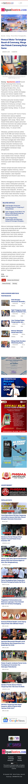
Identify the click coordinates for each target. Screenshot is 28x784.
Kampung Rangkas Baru (8, 88)
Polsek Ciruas (7, 532)
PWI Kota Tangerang (8, 511)
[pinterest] (11, 288)
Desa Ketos (14, 195)
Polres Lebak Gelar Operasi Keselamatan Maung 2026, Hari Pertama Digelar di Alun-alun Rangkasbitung (14, 560)
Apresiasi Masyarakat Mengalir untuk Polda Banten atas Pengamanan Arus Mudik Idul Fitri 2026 (13, 643)
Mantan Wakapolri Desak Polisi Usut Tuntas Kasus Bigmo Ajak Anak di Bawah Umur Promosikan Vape (18, 331)
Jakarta (5, 617)
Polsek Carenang (11, 77)
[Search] (23, 3)
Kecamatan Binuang (14, 90)
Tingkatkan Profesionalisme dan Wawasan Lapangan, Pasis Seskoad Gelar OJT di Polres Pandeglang (12, 602)
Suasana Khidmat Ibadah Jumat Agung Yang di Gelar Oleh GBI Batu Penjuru (13, 622)
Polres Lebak (6, 554)
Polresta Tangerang (8, 680)
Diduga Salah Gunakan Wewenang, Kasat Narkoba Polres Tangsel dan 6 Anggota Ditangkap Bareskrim (18, 342)
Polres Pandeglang (8, 576)
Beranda (3, 35)
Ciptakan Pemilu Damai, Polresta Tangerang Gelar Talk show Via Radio (12, 685)
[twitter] (5, 288)
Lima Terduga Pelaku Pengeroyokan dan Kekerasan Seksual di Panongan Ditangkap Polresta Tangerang (14, 219)
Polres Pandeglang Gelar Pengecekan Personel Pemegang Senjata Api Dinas (13, 581)
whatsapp (11, 758)
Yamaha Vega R (6, 96)
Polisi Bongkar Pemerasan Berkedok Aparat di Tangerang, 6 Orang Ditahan (14, 207)
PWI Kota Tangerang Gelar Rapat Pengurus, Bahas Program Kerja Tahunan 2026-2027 (11, 706)
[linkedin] (15, 288)
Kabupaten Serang (7, 92)
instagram (10, 760)
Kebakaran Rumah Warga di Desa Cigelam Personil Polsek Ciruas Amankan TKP (11, 538)
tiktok (19, 758)
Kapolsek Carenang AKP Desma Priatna (13, 114)
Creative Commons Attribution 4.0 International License (14, 766)
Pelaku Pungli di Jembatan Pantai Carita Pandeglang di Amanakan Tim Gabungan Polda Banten (13, 665)
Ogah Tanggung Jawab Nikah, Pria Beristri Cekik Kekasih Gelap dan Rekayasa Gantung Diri (15, 213)
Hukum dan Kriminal (13, 280)
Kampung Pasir (5, 195)
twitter (19, 757)
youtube (19, 760)
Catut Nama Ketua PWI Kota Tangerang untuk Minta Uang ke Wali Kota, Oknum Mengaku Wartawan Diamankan (13, 517)
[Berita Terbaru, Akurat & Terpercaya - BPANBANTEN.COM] (7, 4)
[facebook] (2, 288)
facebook (10, 757)
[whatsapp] (8, 288)
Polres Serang (16, 84)
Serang (8, 35)
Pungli (5, 659)
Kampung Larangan (15, 104)
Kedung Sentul (21, 136)
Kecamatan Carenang (15, 106)
